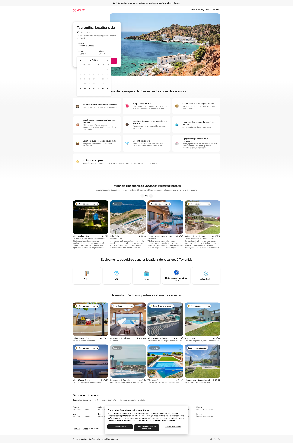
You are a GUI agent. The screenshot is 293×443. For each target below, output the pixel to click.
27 (94, 88)
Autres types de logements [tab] (105, 400)
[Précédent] (142, 196)
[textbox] (87, 53)
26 (89, 88)
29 (103, 88)
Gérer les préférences (173, 427)
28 (98, 88)
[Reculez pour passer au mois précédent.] (80, 60)
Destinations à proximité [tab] (82, 400)
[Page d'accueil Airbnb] (79, 9)
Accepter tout (120, 427)
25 (85, 88)
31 (80, 93)
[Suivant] (151, 196)
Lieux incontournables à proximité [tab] (132, 400)
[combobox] (97, 45)
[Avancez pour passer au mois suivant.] (107, 60)
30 (107, 88)
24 (80, 88)
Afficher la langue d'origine (170, 3)
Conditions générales (110, 439)
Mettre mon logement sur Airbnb (205, 9)
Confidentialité (94, 439)
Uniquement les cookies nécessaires (146, 428)
